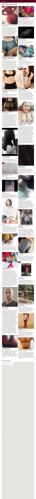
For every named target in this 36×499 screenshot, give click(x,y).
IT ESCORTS (4, 1)
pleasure (20, 329)
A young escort (22, 253)
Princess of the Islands (7, 244)
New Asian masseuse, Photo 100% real (9, 224)
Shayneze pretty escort (7, 112)
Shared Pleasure (22, 89)
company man (5, 307)
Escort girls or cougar (7, 174)
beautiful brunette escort (24, 17)
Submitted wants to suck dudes (25, 349)
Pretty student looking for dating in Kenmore (9, 91)
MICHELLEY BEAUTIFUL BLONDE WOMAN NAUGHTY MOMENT (26, 123)
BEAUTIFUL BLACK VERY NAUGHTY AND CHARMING (8, 58)
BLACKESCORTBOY (6, 268)
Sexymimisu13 (22, 277)
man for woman (22, 39)
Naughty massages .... (23, 198)
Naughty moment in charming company (25, 58)
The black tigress (6, 348)
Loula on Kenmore (6, 156)
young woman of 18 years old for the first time (26, 305)
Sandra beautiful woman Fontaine (9, 25)
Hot (3, 192)
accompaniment (22, 166)
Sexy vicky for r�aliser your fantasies (25, 226)
